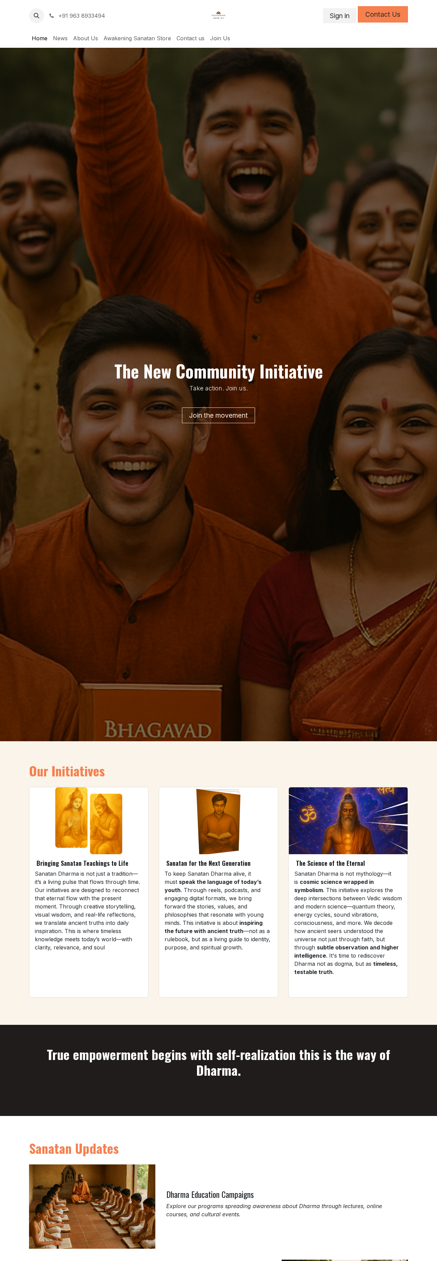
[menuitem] (39, 38)
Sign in (340, 16)
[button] (36, 15)
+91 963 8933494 (81, 15)
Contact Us (382, 14)
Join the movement (218, 415)
